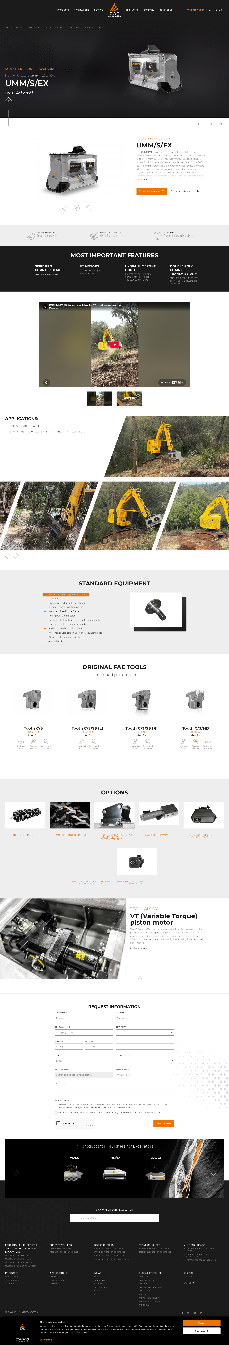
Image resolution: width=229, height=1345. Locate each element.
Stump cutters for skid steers (109, 1252)
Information (77, 1104)
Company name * (63, 1027)
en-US (218, 10)
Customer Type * (124, 1055)
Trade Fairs (100, 1280)
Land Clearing (57, 1277)
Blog (96, 1294)
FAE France (144, 1291)
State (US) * (60, 1041)
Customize (200, 1331)
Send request (164, 1123)
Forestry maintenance (25, 426)
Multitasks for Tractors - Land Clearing (199, 1250)
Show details (46, 1340)
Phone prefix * (62, 1069)
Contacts (188, 1277)
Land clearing (35, 28)
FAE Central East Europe (151, 1287)
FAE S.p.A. (143, 1284)
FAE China (144, 1305)
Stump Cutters (104, 1245)
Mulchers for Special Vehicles (20, 1266)
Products (20, 28)
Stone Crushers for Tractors (154, 1249)
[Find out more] (9, 100)
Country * (121, 1027)
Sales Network (146, 1280)
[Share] (220, 124)
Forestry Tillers (61, 1245)
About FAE (144, 1277)
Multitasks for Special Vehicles (200, 1260)
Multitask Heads (194, 1245)
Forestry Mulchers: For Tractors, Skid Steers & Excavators (21, 1248)
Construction (12, 1280)
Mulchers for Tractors (17, 1255)
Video (97, 1291)
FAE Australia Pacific (150, 1298)
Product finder (195, 10)
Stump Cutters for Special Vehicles (112, 1259)
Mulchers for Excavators (82, 28)
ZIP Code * (90, 1041)
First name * (61, 1013)
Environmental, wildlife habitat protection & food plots (47, 431)
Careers (189, 1283)
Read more (142, 179)
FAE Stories (100, 1284)
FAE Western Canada (149, 1302)
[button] (65, 208)
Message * (60, 1083)
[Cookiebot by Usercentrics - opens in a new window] (22, 1340)
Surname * (121, 1013)
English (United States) (23, 1312)
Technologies (101, 1287)
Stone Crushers (149, 1245)
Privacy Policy (63, 1100)
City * (118, 1041)
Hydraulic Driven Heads (56, 28)
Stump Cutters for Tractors (108, 1249)
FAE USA (8, 28)
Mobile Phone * (124, 1069)
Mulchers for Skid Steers (18, 1259)
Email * (58, 1055)
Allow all (202, 1323)
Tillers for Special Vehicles (64, 1252)
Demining (9, 1284)
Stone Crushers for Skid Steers (155, 1252)
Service (189, 1273)
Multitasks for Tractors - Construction (197, 1255)
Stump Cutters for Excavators (109, 1256)
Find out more (137, 948)
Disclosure (155, 1112)
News (98, 1273)
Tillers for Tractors (60, 1249)
